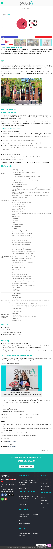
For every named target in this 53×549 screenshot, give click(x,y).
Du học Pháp (44, 480)
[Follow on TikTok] (9, 494)
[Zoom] (3, 36)
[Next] (49, 24)
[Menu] (2, 3)
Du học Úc (43, 489)
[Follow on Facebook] (2, 494)
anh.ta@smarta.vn (25, 523)
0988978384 (10, 491)
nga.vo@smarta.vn (25, 539)
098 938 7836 (23, 504)
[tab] (2, 61)
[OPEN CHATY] (49, 545)
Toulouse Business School (8, 65)
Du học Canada (45, 486)
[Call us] (2, 499)
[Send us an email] (12, 494)
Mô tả (2, 61)
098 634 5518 (23, 488)
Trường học (30, 8)
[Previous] (4, 24)
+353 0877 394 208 (25, 520)
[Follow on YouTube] (5, 499)
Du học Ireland (44, 483)
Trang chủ (22, 8)
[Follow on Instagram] (5, 494)
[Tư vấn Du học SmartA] (26, 3)
